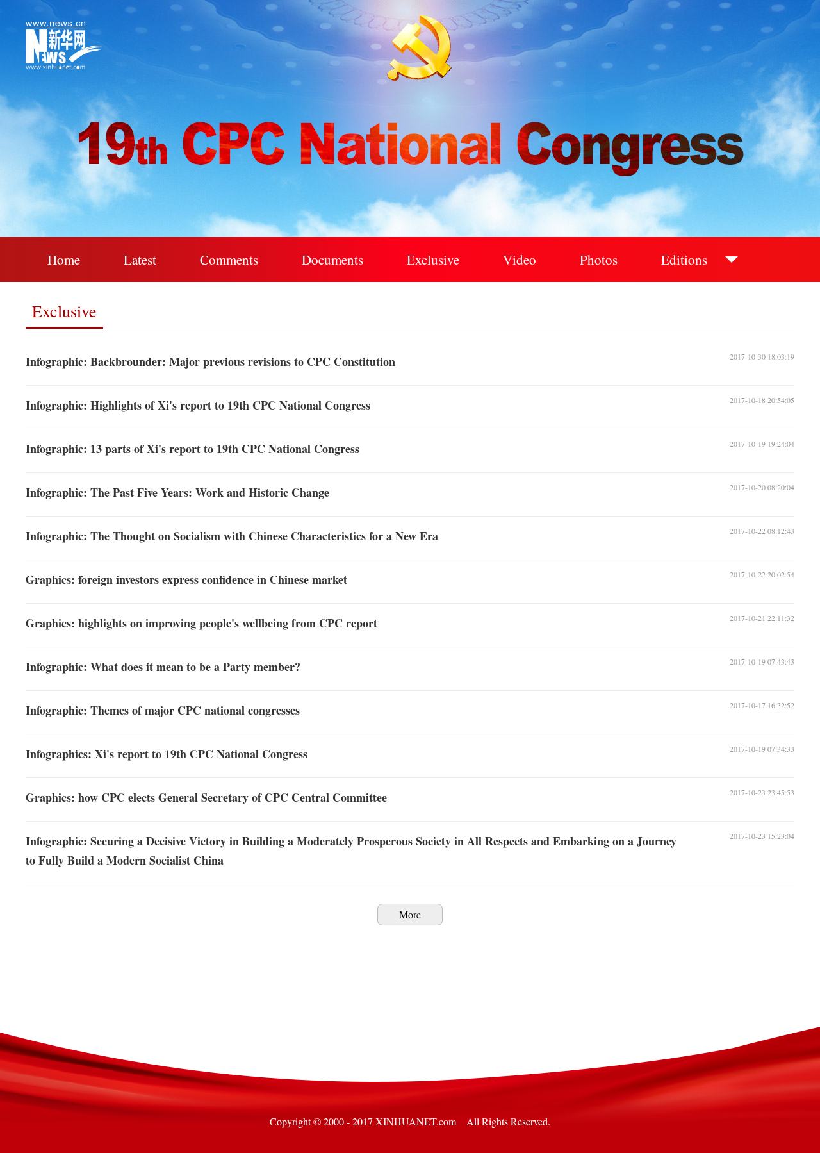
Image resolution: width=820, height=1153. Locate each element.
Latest (140, 260)
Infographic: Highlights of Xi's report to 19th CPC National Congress (198, 405)
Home (63, 260)
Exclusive (433, 260)
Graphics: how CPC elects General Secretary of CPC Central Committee (206, 797)
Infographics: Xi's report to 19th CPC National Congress (167, 753)
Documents (332, 260)
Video (519, 260)
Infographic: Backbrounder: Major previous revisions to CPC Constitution (210, 361)
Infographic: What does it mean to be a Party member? (163, 666)
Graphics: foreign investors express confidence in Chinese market (186, 579)
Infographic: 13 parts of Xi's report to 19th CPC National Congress (192, 448)
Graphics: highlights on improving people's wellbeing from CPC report (201, 623)
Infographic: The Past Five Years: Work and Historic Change (177, 492)
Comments (229, 260)
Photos (599, 260)
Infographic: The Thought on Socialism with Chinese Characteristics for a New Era (232, 535)
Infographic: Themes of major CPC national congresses (163, 710)
